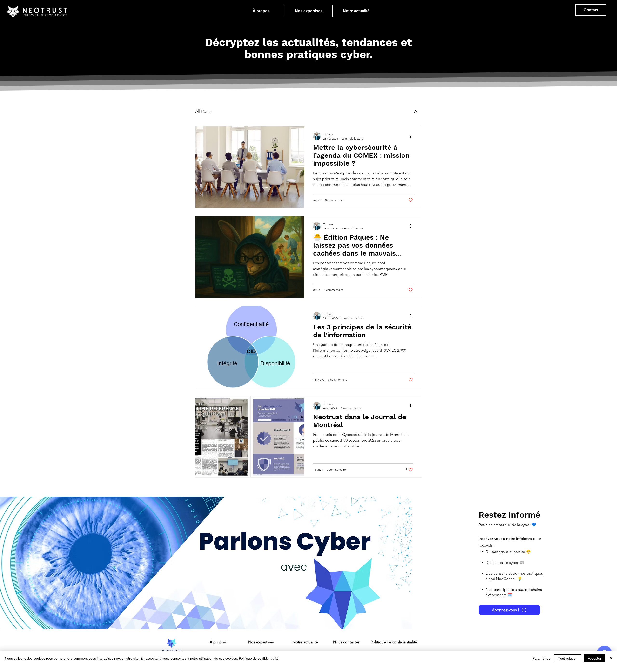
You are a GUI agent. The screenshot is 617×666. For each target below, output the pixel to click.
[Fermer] (611, 658)
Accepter (594, 658)
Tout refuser (567, 658)
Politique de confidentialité (259, 658)
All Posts (203, 111)
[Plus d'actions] (412, 136)
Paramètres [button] (541, 658)
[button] (415, 112)
